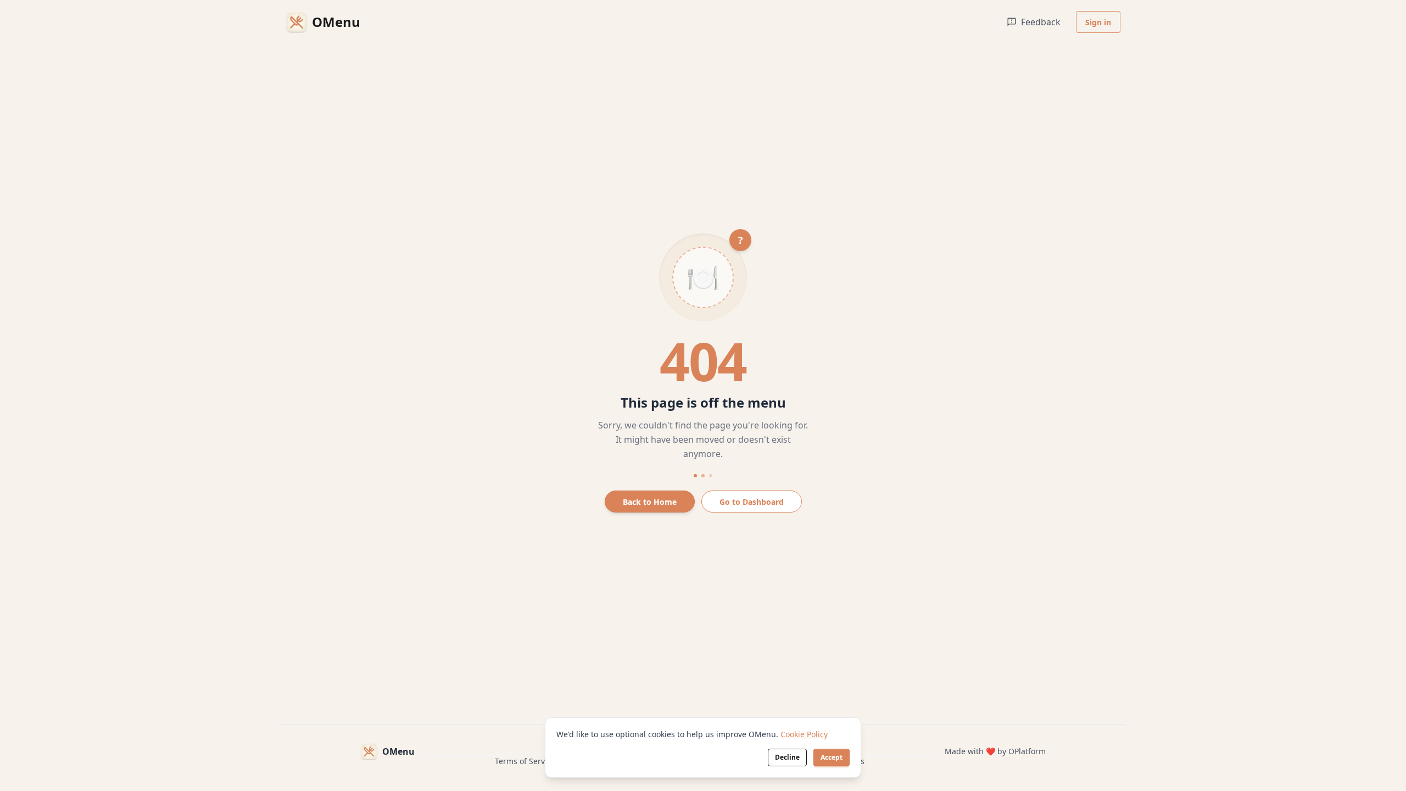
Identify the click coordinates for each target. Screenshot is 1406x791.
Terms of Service (525, 761)
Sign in (1098, 22)
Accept (832, 757)
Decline (787, 757)
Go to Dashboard (751, 502)
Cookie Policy (804, 734)
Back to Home (650, 502)
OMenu (398, 751)
